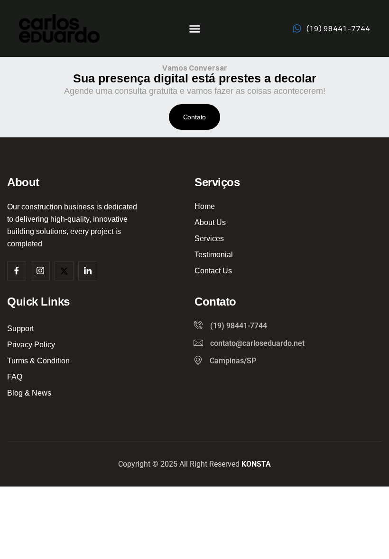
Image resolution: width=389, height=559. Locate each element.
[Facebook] (16, 270)
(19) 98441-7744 (338, 29)
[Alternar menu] (195, 29)
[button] (195, 117)
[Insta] (40, 270)
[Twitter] (64, 270)
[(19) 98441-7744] (297, 28)
